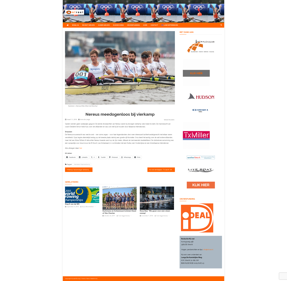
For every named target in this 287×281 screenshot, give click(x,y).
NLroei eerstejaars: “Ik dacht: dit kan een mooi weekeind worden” (162, 170)
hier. (80, 148)
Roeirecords (118, 25)
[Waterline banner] (201, 157)
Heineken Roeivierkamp (82, 164)
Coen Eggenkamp (124, 216)
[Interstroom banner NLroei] (200, 46)
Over (145, 25)
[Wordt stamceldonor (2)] (196, 135)
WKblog (75, 25)
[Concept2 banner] (201, 110)
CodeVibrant (101, 278)
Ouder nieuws (104, 25)
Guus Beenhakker (88, 207)
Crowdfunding (133, 25)
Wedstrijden (169, 120)
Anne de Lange (85, 119)
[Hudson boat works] (201, 96)
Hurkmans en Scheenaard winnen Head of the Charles (119, 212)
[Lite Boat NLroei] (201, 170)
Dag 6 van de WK (72, 204)
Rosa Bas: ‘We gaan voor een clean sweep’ (155, 212)
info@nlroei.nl (208, 249)
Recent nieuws (88, 25)
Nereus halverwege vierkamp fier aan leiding (80, 170)
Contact (154, 25)
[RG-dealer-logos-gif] (201, 185)
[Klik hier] (196, 72)
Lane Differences (170, 25)
